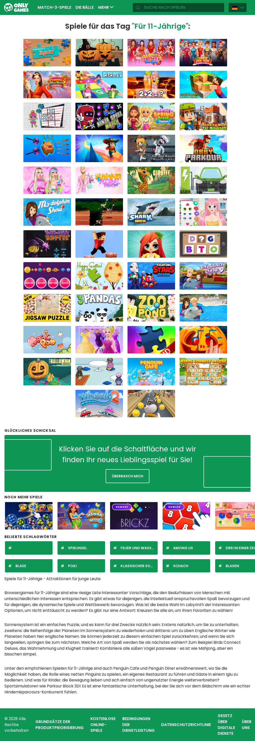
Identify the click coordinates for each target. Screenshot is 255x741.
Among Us (183, 547)
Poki (72, 565)
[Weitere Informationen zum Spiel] (64, 61)
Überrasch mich (127, 476)
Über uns (247, 725)
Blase (20, 565)
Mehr (104, 7)
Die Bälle (84, 7)
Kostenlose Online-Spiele (103, 724)
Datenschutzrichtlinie (186, 725)
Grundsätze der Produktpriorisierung (59, 725)
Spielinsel (77, 547)
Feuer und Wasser (138, 547)
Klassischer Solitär (139, 565)
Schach (180, 565)
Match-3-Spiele (54, 7)
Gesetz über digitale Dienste (226, 724)
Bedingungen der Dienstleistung (138, 724)
